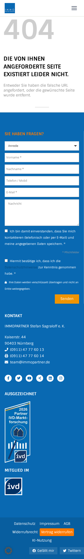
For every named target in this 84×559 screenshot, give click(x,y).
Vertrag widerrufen (57, 532)
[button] (8, 550)
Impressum (50, 523)
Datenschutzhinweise (21, 267)
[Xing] (39, 378)
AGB (67, 523)
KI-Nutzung (42, 540)
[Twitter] (18, 378)
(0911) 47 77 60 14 (27, 356)
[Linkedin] (50, 378)
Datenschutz (24, 523)
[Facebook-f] (8, 378)
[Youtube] (29, 378)
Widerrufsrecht (25, 532)
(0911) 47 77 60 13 (27, 349)
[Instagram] (60, 378)
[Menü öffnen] (74, 8)
